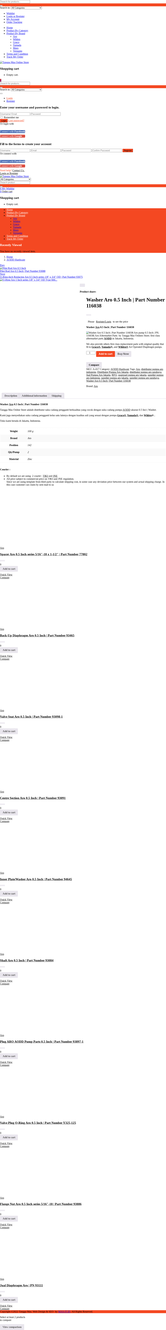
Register (10, 101)
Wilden (16, 39)
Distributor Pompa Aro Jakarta (112, 372)
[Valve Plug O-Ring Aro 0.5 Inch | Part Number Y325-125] (22, 1111)
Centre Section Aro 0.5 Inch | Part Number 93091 (33, 798)
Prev (2, 265)
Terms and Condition (17, 54)
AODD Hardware (15, 259)
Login (9, 98)
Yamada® (132, 415)
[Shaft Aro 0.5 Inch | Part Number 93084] (22, 948)
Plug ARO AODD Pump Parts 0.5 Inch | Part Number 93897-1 (41, 1041)
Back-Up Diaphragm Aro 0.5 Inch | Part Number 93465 (37, 635)
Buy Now (123, 354)
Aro (15, 36)
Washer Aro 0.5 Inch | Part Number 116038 (108, 380)
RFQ (114, 375)
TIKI (45, 476)
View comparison (12, 1327)
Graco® (96, 347)
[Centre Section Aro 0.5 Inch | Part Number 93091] (22, 786)
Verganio (17, 51)
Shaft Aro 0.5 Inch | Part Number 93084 (26, 960)
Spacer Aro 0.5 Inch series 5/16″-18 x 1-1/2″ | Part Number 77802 (43, 554)
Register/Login (103, 321)
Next (2, 274)
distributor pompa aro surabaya (145, 372)
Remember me (11, 117)
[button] (0, 80)
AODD (108, 338)
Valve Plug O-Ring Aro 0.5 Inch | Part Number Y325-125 (38, 1122)
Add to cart (105, 354)
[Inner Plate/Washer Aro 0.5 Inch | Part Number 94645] (22, 867)
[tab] (11, 396)
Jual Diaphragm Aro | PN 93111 (21, 1285)
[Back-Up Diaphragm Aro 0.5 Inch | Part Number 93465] (22, 623)
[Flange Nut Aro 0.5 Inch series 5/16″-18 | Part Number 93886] (22, 1192)
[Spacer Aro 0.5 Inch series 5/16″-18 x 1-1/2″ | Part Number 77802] (22, 542)
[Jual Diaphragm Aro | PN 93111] (22, 1273)
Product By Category (17, 30)
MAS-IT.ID (64, 1311)
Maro (15, 48)
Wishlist (10, 13)
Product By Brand (15, 33)
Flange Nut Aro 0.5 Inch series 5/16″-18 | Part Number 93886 (41, 1204)
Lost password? (16, 120)
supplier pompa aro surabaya (144, 378)
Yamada (17, 45)
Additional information (34, 395)
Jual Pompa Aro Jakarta (98, 375)
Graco (16, 42)
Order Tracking (14, 22)
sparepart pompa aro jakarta (132, 375)
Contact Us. (18, 170)
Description (11, 395)
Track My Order (14, 56)
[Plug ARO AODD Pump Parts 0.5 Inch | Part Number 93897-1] (22, 1029)
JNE (55, 476)
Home (9, 27)
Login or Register (15, 16)
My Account (12, 19)
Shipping (56, 395)
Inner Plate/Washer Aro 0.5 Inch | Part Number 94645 (36, 879)
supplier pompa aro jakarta (114, 378)
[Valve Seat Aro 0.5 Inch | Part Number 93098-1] (22, 705)
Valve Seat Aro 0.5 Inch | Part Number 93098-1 (31, 716)
